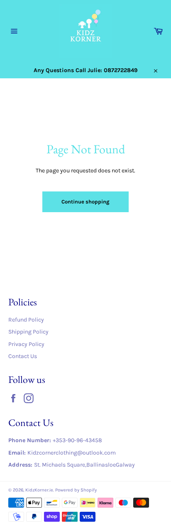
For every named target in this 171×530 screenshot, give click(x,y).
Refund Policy (26, 319)
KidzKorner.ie (39, 490)
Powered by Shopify (76, 490)
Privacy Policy (26, 344)
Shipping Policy (28, 331)
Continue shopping (85, 201)
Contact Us (22, 356)
